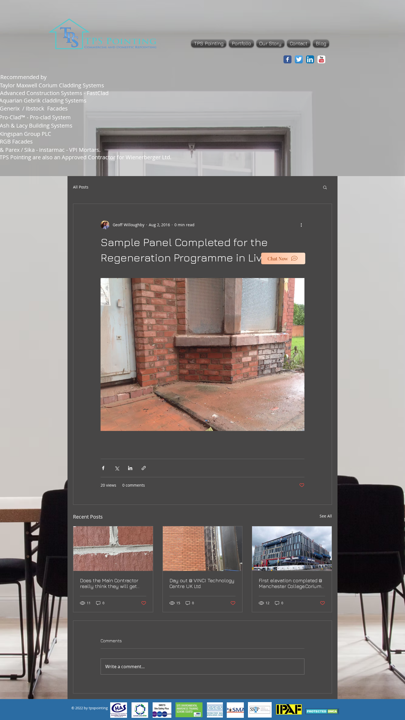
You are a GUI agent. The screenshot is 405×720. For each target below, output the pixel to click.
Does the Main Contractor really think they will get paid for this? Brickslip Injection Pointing (109, 583)
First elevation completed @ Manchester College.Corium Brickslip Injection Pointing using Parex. (290, 583)
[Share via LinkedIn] (130, 468)
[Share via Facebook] (103, 468)
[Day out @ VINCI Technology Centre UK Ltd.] (202, 548)
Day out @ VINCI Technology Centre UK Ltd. (201, 583)
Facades (59, 108)
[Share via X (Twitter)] (116, 468)
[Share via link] (143, 468)
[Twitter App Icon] (299, 59)
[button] (325, 187)
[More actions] (301, 225)
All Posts (80, 187)
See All (326, 516)
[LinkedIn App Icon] (310, 59)
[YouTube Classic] (321, 59)
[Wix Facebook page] (287, 59)
